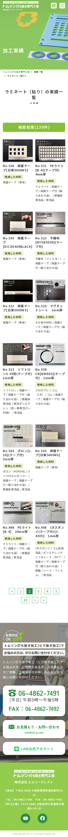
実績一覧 (38, 71)
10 (25, 599)
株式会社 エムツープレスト (34, 782)
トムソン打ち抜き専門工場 (16, 71)
